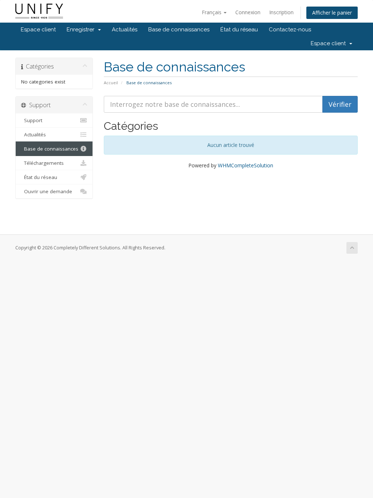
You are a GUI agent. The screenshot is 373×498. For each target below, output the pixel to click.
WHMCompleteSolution (245, 165)
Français (212, 12)
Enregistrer (82, 29)
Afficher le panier (332, 12)
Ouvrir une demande (46, 191)
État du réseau (239, 29)
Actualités (124, 29)
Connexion (247, 12)
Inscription (281, 12)
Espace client (38, 29)
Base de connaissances (178, 29)
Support (31, 120)
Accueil (111, 82)
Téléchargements (42, 163)
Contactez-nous (290, 29)
